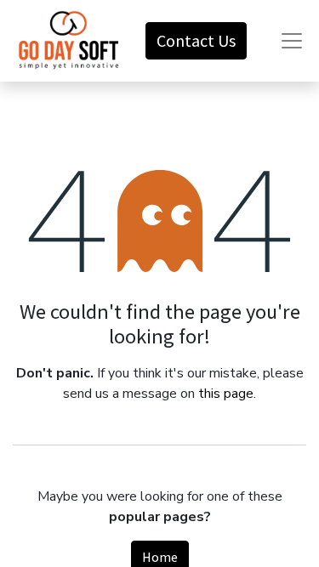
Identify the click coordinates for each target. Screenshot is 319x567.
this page (225, 393)
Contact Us (196, 40)
